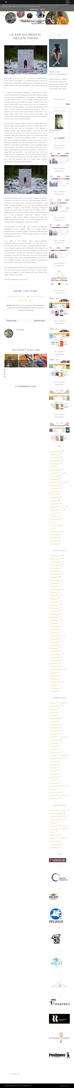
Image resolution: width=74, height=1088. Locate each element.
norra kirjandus (54, 648)
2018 (13, 305)
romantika (53, 473)
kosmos (52, 522)
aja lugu (52, 832)
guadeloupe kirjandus (56, 589)
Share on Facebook (17, 296)
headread (52, 510)
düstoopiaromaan (55, 488)
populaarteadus (54, 516)
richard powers (54, 798)
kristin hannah (63, 795)
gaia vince (52, 795)
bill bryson (53, 789)
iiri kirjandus (53, 599)
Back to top (65, 1086)
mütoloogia (53, 513)
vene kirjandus (54, 685)
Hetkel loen (59, 110)
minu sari (52, 810)
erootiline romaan (55, 519)
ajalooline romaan (55, 460)
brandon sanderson (55, 706)
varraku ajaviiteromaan (56, 813)
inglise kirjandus (54, 605)
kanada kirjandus (54, 620)
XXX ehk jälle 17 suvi (40, 364)
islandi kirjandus (54, 608)
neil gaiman (53, 721)
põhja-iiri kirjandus (55, 657)
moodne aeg (62, 810)
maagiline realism (55, 491)
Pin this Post (27, 300)
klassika (64, 482)
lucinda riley (53, 709)
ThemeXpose (18, 1085)
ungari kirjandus (54, 679)
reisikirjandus (53, 482)
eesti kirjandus (54, 577)
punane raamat (54, 826)
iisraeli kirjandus (54, 602)
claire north (53, 768)
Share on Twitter (36, 296)
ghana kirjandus (54, 586)
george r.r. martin (55, 731)
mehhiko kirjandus (55, 642)
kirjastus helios (26, 308)
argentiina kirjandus (55, 562)
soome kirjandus (54, 666)
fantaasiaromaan (55, 454)
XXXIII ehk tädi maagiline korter (25, 363)
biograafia (53, 507)
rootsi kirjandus (54, 660)
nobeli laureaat (54, 841)
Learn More (34, 9)
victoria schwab (54, 743)
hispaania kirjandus (55, 596)
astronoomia (53, 537)
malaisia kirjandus (55, 639)
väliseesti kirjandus (55, 688)
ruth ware (53, 703)
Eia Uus (52, 132)
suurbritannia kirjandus (25, 310)
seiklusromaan (54, 544)
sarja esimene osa (54, 485)
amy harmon (53, 764)
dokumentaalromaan (56, 531)
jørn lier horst (54, 774)
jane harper (63, 755)
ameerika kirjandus (55, 559)
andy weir (64, 786)
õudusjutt (53, 494)
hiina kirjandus (54, 592)
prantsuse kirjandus (55, 654)
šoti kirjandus (54, 691)
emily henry (53, 715)
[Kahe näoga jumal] (59, 128)
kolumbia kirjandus (55, 626)
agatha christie (54, 712)
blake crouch (53, 746)
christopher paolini (55, 792)
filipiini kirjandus (54, 583)
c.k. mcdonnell (54, 749)
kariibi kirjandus (54, 623)
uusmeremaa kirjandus (56, 682)
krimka (52, 467)
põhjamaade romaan (55, 844)
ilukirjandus (40, 305)
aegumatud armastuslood (57, 829)
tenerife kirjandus (55, 676)
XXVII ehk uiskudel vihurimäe (9, 363)
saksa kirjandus (54, 663)
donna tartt (53, 771)
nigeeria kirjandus (55, 645)
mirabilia (64, 826)
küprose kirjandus (55, 629)
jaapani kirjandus (54, 614)
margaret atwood (55, 718)
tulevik (52, 528)
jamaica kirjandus (54, 617)
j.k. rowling (53, 755)
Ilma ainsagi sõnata (19, 78)
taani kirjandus (54, 673)
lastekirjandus (54, 479)
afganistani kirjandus (56, 555)
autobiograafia (54, 504)
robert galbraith (55, 740)
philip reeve (53, 780)
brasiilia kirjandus (55, 571)
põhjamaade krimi (54, 497)
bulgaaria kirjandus (55, 574)
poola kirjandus (54, 651)
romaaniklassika (54, 835)
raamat (33, 308)
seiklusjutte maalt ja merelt (57, 838)
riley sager (62, 737)
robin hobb (62, 758)
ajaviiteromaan (20, 305)
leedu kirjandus (54, 632)
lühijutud (62, 507)
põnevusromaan (54, 464)
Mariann (20, 330)
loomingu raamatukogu (57, 820)
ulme (61, 473)
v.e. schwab (62, 703)
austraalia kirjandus (55, 565)
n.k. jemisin (53, 737)
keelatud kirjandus (55, 534)
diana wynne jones (55, 724)
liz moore (52, 758)
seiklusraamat (54, 541)
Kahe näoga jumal (55, 130)
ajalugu (61, 510)
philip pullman (54, 777)
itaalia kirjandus (54, 611)
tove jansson (53, 761)
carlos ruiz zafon (55, 752)
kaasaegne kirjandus (14, 308)
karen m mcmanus (55, 734)
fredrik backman (54, 728)
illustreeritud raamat (56, 525)
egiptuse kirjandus (55, 580)
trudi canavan (54, 786)
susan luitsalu (54, 783)
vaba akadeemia (54, 847)
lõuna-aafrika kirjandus (56, 636)
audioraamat (53, 501)
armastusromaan (30, 305)
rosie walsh (40, 308)
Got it (42, 9)
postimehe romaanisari (56, 816)
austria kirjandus (54, 568)
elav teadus (53, 823)
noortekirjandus (54, 457)
